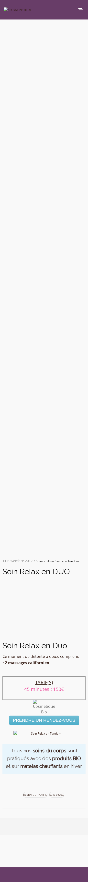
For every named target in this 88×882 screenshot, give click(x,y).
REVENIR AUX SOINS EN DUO (53, 634)
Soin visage (56, 794)
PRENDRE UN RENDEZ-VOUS (44, 720)
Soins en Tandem (67, 561)
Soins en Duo (45, 561)
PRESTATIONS (26, 634)
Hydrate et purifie (35, 794)
